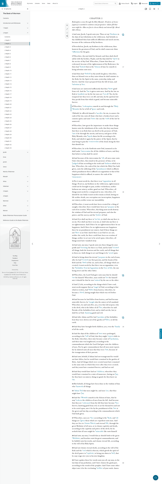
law (88, 91)
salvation (76, 84)
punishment (101, 169)
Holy (116, 106)
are (107, 391)
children (100, 371)
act (74, 277)
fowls (85, 262)
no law (97, 219)
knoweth (79, 386)
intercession (85, 151)
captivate (90, 453)
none (93, 118)
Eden (108, 320)
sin (73, 379)
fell (81, 391)
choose (87, 423)
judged (75, 163)
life (107, 423)
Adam (77, 391)
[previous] (32, 244)
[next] (159, 244)
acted (111, 253)
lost (106, 350)
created (116, 247)
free (83, 84)
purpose (111, 207)
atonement (76, 177)
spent (115, 59)
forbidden (79, 268)
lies (100, 307)
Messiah (75, 109)
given (83, 420)
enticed (97, 280)
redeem (79, 400)
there (78, 233)
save (74, 133)
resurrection (94, 142)
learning (84, 247)
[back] (2, 8)
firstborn (113, 34)
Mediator (76, 438)
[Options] (158, 9)
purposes (102, 257)
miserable (99, 431)
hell (113, 453)
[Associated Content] (123, 34)
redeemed (86, 403)
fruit (86, 268)
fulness (97, 67)
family (117, 326)
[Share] (67, 35)
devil (82, 292)
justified (81, 94)
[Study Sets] (146, 9)
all (103, 158)
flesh (109, 418)
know (111, 89)
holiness (108, 163)
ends (107, 118)
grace (94, 109)
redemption (87, 106)
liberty (93, 423)
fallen (91, 290)
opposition (107, 181)
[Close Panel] (27, 8)
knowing (88, 313)
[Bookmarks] (150, 9)
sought (91, 302)
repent (110, 336)
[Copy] (67, 32)
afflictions (76, 52)
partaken (101, 317)
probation (114, 339)
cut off (106, 94)
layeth (90, 136)
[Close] (67, 25)
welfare (100, 468)
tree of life (108, 268)
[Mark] (67, 29)
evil (84, 450)
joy (117, 374)
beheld (83, 67)
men (100, 333)
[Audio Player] (155, 477)
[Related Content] (154, 9)
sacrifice (100, 113)
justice (98, 215)
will (87, 336)
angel (96, 287)
